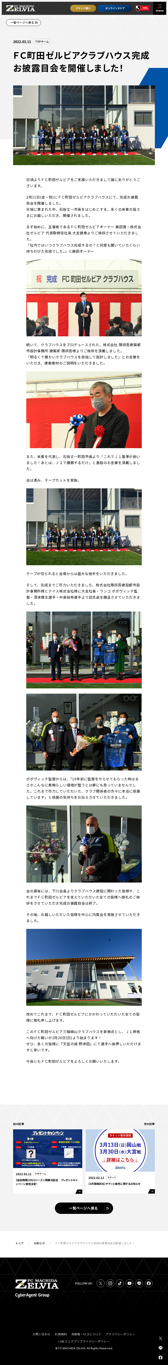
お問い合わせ (42, 1334)
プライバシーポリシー (120, 1334)
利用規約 (61, 1334)
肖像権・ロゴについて (86, 1334)
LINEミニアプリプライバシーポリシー (83, 1341)
